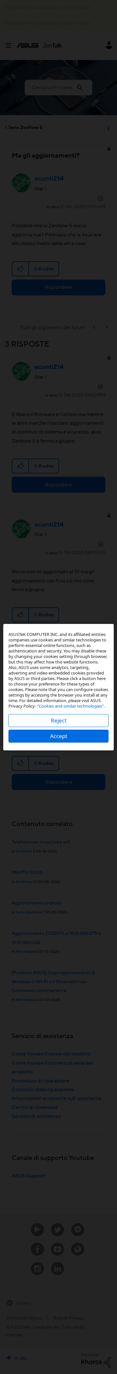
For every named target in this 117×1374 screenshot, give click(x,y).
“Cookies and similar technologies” (70, 706)
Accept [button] (58, 736)
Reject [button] (59, 720)
